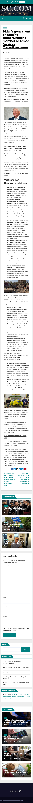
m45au (9, 800)
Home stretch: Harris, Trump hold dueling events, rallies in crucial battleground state (9, 479)
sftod (6, 800)
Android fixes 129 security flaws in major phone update (15, 739)
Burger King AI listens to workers (12, 672)
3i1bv (4, 800)
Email (5, 607)
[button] (23, 18)
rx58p (1, 800)
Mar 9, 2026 (8, 775)
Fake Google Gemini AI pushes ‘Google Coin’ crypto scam (16, 772)
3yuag (21, 800)
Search (4, 644)
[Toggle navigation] (30, 18)
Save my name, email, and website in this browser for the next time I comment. (16, 629)
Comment (6, 566)
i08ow (12, 800)
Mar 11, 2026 (8, 724)
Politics (5, 28)
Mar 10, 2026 (8, 741)
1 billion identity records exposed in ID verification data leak (15, 722)
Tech (5, 718)
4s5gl (18, 800)
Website (5, 616)
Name (5, 597)
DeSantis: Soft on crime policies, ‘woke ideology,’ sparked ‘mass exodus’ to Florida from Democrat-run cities (16, 696)
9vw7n (15, 800)
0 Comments (18, 724)
